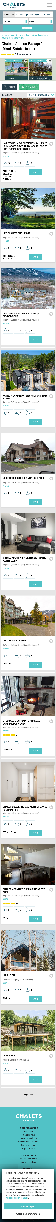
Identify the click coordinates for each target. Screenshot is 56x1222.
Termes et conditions (28, 1138)
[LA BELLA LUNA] (40, 72)
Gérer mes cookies (28, 1145)
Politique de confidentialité (28, 1141)
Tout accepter (28, 1206)
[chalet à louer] (14, 7)
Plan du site (28, 1131)
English (24, 1148)
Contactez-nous (28, 1135)
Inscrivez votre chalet (28, 1158)
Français (32, 1148)
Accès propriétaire (28, 1162)
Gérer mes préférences (28, 1214)
